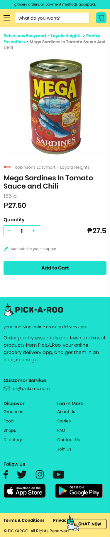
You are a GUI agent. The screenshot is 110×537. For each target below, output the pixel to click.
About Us (66, 412)
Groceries (13, 412)
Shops (10, 430)
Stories (64, 421)
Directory (13, 440)
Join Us (64, 449)
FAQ (61, 430)
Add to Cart (55, 268)
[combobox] (52, 18)
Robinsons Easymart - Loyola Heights (43, 36)
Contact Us (68, 440)
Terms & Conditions (24, 520)
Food (8, 421)
